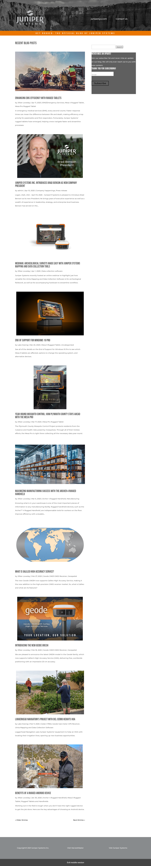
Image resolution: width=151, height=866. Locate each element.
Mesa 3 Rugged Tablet (51, 345)
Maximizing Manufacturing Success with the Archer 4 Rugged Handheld (45, 492)
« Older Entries (21, 820)
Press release (61, 190)
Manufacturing (73, 499)
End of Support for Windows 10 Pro (32, 340)
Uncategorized (67, 345)
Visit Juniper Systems (118, 848)
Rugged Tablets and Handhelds (34, 801)
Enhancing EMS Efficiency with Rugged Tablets (38, 98)
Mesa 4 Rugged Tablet (74, 103)
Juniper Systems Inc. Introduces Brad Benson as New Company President (46, 184)
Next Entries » (79, 820)
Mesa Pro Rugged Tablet (25, 106)
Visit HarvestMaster (75, 848)
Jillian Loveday (24, 103)
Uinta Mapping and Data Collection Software (34, 727)
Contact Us (121, 19)
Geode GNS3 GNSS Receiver (55, 576)
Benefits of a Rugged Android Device (33, 793)
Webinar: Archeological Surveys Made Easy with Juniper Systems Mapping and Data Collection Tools (47, 265)
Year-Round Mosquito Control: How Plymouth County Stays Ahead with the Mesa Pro (47, 415)
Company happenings (45, 190)
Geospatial (72, 576)
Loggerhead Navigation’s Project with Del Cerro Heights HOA (45, 719)
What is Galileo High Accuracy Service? (34, 572)
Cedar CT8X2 (46, 724)
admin (20, 190)
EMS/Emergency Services (53, 103)
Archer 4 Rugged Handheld (54, 499)
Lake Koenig (23, 345)
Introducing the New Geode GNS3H (31, 645)
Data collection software (52, 271)
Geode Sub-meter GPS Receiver (66, 724)
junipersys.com (99, 19)
